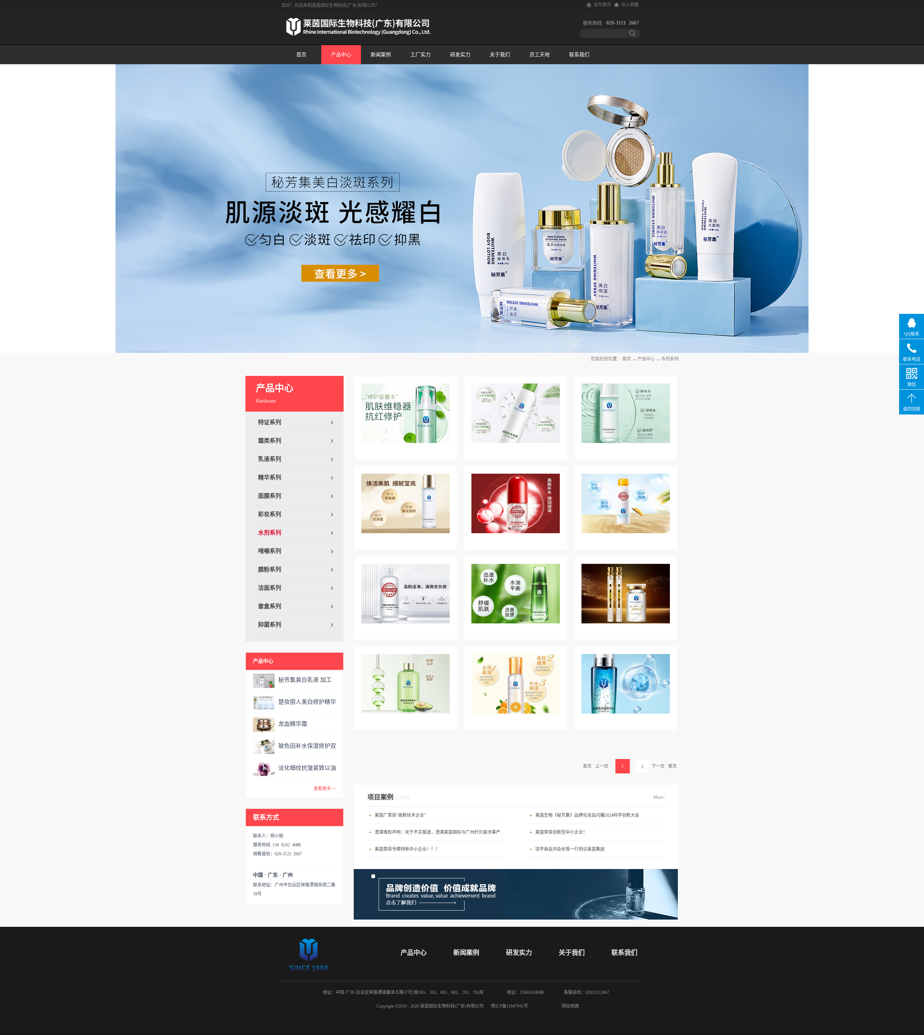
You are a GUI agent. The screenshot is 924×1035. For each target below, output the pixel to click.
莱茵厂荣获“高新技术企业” (400, 815)
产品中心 (646, 358)
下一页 (657, 766)
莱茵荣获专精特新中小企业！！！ (407, 849)
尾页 (672, 766)
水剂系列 (670, 358)
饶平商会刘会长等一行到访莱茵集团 (570, 849)
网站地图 (569, 1006)
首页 (301, 54)
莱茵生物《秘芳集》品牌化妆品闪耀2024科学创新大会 (587, 815)
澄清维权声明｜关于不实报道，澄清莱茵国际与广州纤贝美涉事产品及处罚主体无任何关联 (441, 832)
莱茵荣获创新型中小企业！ (561, 832)
